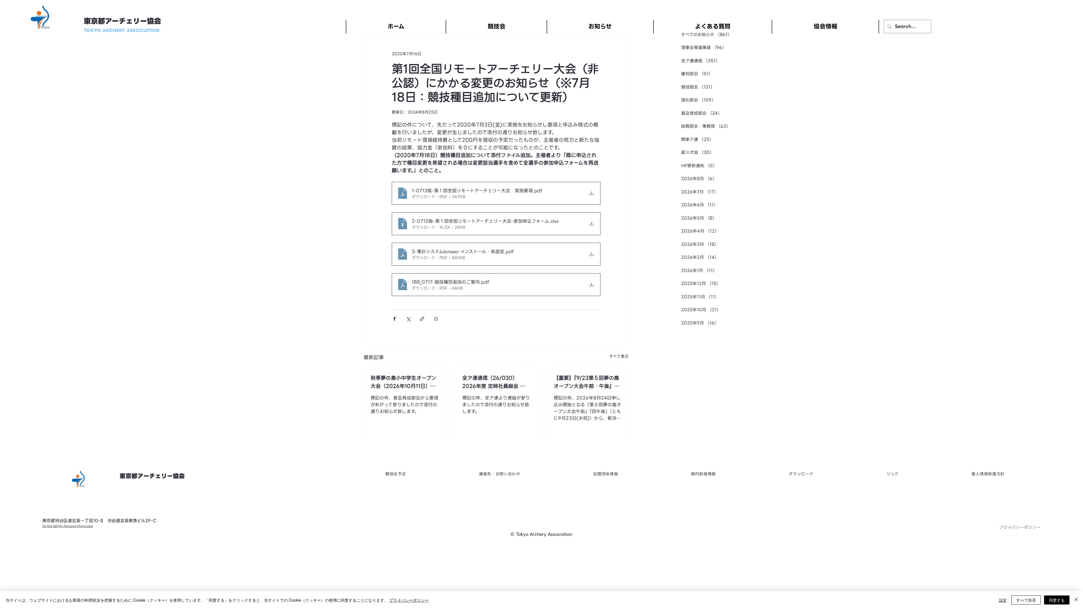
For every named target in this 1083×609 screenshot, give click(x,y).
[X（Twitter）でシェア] (408, 318)
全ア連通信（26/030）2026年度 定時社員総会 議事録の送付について (493, 382)
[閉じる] (1076, 599)
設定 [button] (1003, 600)
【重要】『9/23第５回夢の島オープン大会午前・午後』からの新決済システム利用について (586, 382)
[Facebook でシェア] (394, 318)
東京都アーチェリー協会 (122, 21)
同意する (1057, 600)
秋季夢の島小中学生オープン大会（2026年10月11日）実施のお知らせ (403, 382)
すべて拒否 (1026, 600)
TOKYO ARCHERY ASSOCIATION (122, 30)
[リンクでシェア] (422, 318)
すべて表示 (619, 356)
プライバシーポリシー (1020, 527)
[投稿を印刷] (436, 318)
